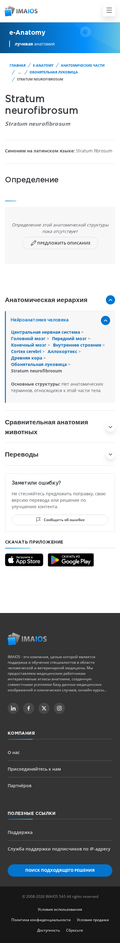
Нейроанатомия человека (39, 320)
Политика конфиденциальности (41, 919)
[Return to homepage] (27, 639)
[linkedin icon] (13, 708)
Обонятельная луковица (54, 72)
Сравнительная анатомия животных (46, 426)
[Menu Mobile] (109, 10)
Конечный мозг (29, 345)
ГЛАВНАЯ (18, 65)
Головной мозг (29, 338)
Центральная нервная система (46, 332)
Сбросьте (74, 930)
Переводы (21, 454)
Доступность (48, 930)
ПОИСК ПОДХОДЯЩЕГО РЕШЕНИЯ (60, 870)
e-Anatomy (43, 65)
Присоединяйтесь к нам (34, 769)
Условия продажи (93, 919)
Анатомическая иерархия (46, 299)
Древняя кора (27, 358)
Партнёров (19, 785)
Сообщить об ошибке (64, 519)
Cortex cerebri (26, 351)
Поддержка (20, 832)
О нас (14, 752)
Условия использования (60, 909)
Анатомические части (83, 65)
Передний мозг (70, 338)
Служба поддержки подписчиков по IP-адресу (59, 849)
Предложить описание (63, 243)
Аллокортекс (63, 351)
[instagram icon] (59, 708)
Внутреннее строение (77, 345)
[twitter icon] (44, 708)
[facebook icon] (28, 708)
